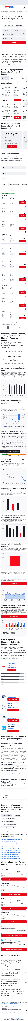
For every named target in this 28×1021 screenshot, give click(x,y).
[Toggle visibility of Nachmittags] (6, 633)
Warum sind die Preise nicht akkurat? (11, 1013)
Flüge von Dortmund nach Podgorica (10, 856)
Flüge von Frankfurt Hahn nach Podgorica (11, 850)
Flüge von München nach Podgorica (9, 854)
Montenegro (17, 1018)
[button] (2, 7)
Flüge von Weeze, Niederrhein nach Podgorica (12, 848)
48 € (20, 19)
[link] (12, 146)
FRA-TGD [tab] (14, 351)
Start (8, 1018)
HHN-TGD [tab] (20, 351)
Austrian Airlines (11, 663)
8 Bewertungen (11, 728)
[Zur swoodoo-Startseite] (9, 7)
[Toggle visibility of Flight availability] (8, 426)
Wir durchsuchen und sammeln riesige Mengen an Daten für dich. (11, 1010)
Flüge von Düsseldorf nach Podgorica (10, 843)
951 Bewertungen (11, 667)
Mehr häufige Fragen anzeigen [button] (14, 773)
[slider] (26, 180)
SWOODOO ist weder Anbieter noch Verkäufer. (11, 1007)
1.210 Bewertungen (11, 697)
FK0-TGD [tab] (7, 351)
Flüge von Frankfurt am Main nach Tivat (10, 852)
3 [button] (13, 327)
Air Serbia (9, 714)
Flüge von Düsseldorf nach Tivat (8, 845)
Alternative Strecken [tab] (7, 815)
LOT (8, 693)
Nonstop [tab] (17, 77)
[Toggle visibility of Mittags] (13, 632)
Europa (11, 1018)
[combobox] (15, 168)
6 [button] (19, 327)
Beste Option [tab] (11, 77)
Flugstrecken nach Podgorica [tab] (9, 824)
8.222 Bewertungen (12, 707)
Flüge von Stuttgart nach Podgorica (9, 846)
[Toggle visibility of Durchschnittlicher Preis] (18, 426)
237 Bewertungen (11, 718)
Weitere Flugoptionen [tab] (7, 830)
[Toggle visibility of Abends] (13, 633)
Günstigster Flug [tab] (5, 77)
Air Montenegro (11, 724)
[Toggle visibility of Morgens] (5, 632)
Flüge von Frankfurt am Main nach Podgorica (11, 839)
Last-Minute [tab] (23, 77)
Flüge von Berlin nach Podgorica (9, 841)
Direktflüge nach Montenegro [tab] (9, 818)
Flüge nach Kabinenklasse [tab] (8, 821)
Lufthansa (9, 703)
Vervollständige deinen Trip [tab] (8, 827)
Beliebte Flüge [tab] (17, 815)
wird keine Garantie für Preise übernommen (10, 1003)
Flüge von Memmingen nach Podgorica (10, 858)
